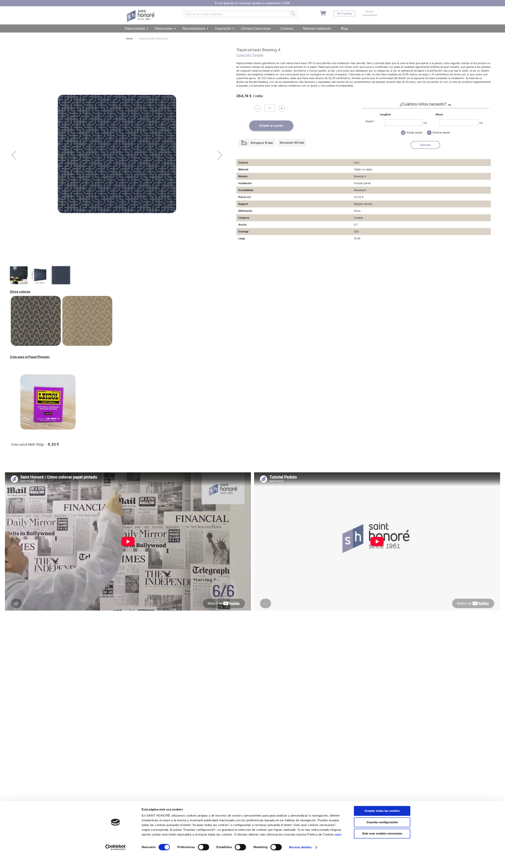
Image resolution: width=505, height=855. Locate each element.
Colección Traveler (250, 55)
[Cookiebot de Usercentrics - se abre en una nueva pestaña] (115, 847)
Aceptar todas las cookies (382, 810)
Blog (344, 28)
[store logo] (141, 15)
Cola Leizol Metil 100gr (27, 444)
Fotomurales (164, 28)
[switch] (203, 847)
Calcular (425, 144)
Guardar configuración (382, 822)
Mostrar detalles (300, 847)
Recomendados (193, 28)
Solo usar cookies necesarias (382, 833)
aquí (338, 834)
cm (425, 122)
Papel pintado (135, 28)
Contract (287, 28)
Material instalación (317, 28)
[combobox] (240, 14)
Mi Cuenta (344, 13)
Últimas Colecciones (256, 28)
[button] (14, 155)
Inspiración (223, 28)
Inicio (129, 38)
